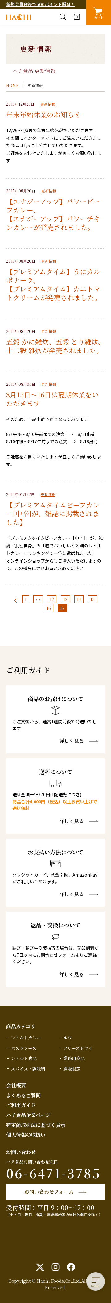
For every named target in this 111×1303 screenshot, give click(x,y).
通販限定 (71, 1069)
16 (49, 608)
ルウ (67, 1037)
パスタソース (23, 1048)
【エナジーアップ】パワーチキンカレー (53, 223)
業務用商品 (74, 1058)
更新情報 (47, 104)
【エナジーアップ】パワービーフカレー (53, 205)
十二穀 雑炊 (24, 350)
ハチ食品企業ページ (28, 1115)
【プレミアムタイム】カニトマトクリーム (53, 293)
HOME (12, 85)
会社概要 (16, 1085)
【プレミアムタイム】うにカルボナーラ (53, 276)
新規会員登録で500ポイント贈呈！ (40, 4)
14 (79, 599)
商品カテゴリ (20, 1026)
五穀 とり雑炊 (77, 341)
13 (65, 599)
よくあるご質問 (23, 1095)
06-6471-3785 (53, 1173)
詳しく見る (71, 740)
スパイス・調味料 (28, 1069)
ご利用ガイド (21, 1105)
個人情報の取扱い (26, 1134)
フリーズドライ (78, 1048)
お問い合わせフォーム (48, 1191)
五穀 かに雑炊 (27, 341)
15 (92, 599)
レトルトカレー (26, 1037)
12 (52, 599)
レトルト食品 (24, 1058)
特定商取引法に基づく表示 (35, 1124)
